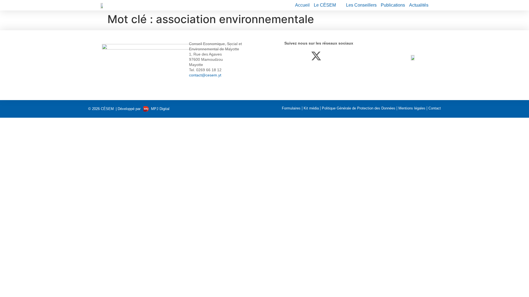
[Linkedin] (303, 56)
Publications (393, 5)
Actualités (418, 5)
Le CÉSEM (325, 5)
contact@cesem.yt (205, 75)
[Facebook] (289, 56)
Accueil (302, 5)
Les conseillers (361, 5)
